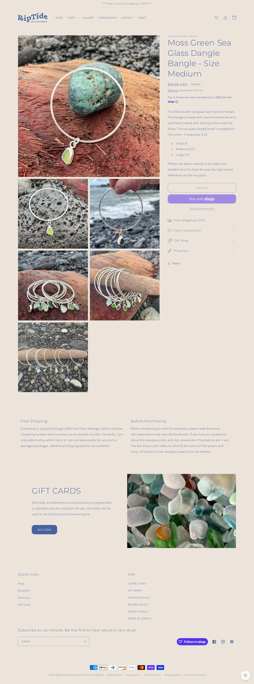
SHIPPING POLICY (139, 597)
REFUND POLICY (138, 604)
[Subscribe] (84, 641)
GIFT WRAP (135, 590)
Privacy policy (132, 674)
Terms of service (152, 674)
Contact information (195, 674)
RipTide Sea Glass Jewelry (69, 674)
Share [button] (176, 263)
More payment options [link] (202, 208)
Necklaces (24, 597)
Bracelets (24, 590)
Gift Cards (24, 604)
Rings (21, 583)
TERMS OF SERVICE (139, 618)
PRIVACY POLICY (138, 611)
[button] (72, 18)
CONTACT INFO (137, 583)
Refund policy (114, 674)
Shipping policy (173, 674)
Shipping (173, 90)
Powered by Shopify (93, 674)
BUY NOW (44, 530)
